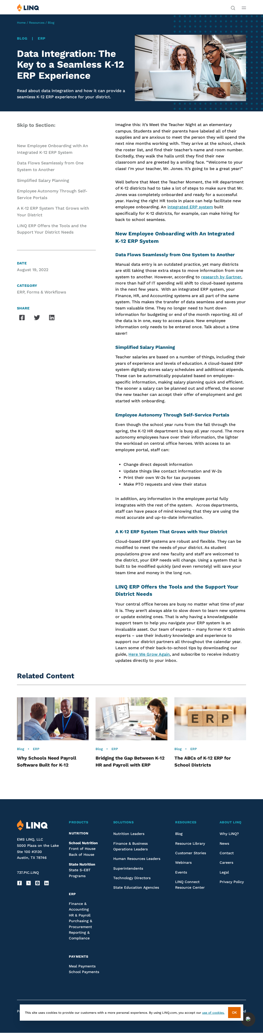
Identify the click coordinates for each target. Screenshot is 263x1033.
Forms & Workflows (46, 292)
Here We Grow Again (149, 654)
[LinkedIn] (46, 883)
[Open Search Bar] (233, 7)
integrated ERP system (190, 206)
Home (21, 22)
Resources (36, 22)
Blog (51, 22)
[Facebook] (19, 883)
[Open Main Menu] (244, 8)
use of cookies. (213, 1012)
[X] (28, 883)
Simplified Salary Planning (43, 180)
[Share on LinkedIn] (52, 318)
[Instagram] (37, 883)
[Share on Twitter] (37, 318)
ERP (41, 38)
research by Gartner (221, 276)
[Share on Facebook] (22, 318)
